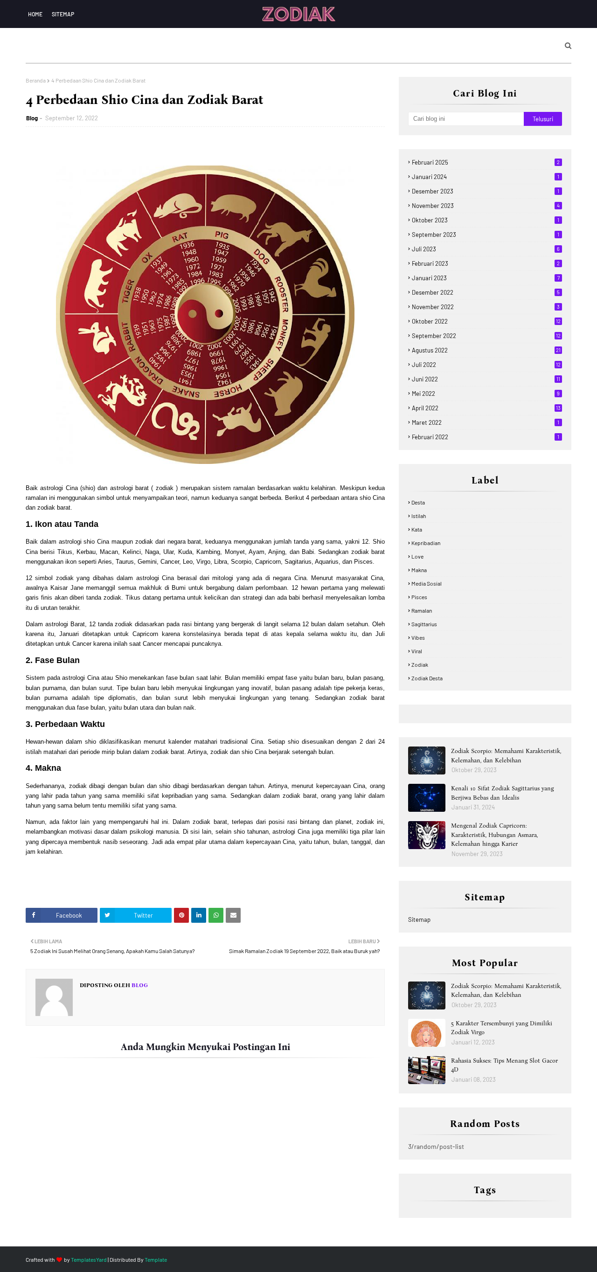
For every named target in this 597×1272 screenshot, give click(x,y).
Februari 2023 (486, 263)
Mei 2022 (486, 393)
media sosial (426, 583)
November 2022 (486, 307)
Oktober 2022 (486, 321)
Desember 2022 (486, 292)
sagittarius (424, 624)
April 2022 (486, 408)
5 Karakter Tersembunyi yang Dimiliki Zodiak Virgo (501, 1028)
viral (416, 651)
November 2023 (486, 205)
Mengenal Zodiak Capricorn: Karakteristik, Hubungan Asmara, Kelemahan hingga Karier (494, 834)
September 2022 (486, 335)
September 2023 (485, 234)
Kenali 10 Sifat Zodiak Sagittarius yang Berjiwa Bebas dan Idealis (502, 793)
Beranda (36, 80)
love (417, 556)
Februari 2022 (485, 437)
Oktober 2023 (485, 220)
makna (419, 570)
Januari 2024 (485, 176)
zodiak (419, 664)
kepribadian (425, 542)
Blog (32, 118)
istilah (418, 515)
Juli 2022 (486, 364)
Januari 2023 (486, 278)
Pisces (419, 597)
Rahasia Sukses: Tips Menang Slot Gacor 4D (504, 1065)
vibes (418, 637)
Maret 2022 (485, 422)
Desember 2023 (485, 191)
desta (418, 502)
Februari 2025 (486, 162)
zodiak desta (427, 678)
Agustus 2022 (486, 350)
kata (416, 529)
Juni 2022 (486, 379)
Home (35, 14)
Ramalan (421, 610)
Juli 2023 (486, 249)
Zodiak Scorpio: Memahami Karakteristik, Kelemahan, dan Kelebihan (506, 755)
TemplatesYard (89, 1259)
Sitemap (63, 14)
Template (156, 1259)
